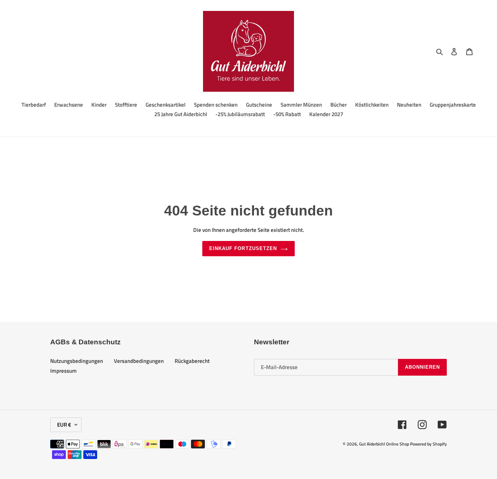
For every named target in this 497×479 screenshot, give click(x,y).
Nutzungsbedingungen (76, 361)
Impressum (63, 371)
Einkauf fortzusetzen (243, 248)
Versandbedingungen (139, 361)
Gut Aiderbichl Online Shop (384, 443)
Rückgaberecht (192, 361)
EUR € (64, 424)
